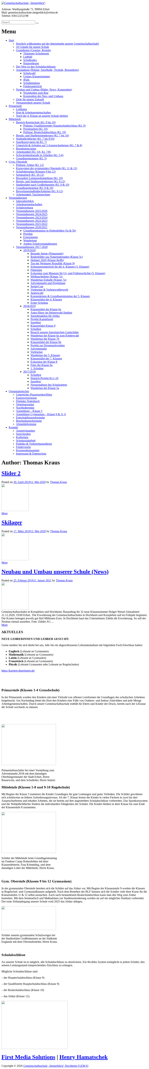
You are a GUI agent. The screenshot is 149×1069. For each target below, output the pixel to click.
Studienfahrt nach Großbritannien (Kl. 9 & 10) (42, 184)
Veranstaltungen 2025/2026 (31, 210)
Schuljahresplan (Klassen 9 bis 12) (36, 171)
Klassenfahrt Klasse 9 (43, 325)
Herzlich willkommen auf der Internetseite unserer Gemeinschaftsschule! (57, 43)
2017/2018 (29, 371)
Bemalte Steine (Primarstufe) (47, 253)
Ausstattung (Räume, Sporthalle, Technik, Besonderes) (47, 69)
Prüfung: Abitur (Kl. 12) (30, 165)
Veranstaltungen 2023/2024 (31, 217)
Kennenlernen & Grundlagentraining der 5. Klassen (60, 296)
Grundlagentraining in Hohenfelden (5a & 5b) (49, 230)
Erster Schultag (39, 302)
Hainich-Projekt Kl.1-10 (44, 378)
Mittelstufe (15, 119)
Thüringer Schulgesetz (36, 53)
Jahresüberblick (25, 201)
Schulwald (29, 73)
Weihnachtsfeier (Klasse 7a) (47, 276)
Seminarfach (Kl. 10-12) (30, 174)
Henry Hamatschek (83, 1057)
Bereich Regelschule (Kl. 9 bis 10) (36, 122)
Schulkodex (30, 60)
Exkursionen (30, 237)
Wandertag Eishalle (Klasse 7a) (48, 279)
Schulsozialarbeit (25, 440)
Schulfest (36, 329)
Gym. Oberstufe (18, 161)
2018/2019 (29, 306)
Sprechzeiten (23, 433)
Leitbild (27, 56)
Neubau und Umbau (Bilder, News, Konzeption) (44, 89)
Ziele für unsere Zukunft (30, 99)
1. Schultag (37, 368)
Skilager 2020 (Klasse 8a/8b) (47, 260)
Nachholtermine (25, 407)
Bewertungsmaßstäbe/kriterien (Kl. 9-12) (39, 191)
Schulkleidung (31, 83)
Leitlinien (21, 109)
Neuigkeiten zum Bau (35, 92)
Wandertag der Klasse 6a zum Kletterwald (55, 335)
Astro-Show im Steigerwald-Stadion (51, 312)
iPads (26, 79)
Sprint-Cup (37, 286)
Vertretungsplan (25, 404)
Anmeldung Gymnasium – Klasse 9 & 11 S (41, 414)
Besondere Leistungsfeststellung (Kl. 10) (39, 178)
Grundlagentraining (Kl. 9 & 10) (34, 187)
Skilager (11, 522)
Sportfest (36, 322)
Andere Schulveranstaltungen (40, 243)
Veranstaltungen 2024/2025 (31, 214)
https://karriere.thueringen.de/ (18, 670)
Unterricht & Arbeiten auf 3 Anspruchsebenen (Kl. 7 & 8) (49, 145)
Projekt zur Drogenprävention (48, 345)
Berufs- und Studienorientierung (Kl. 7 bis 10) (42, 135)
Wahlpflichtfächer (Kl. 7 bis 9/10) (35, 138)
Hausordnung (31, 63)
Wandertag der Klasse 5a (45, 388)
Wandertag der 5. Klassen (45, 355)
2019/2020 (29, 250)
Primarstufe (15, 106)
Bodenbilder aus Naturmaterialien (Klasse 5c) (57, 256)
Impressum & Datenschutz (31, 453)
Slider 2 (11, 473)
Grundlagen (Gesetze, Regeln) (33, 50)
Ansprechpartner (25, 430)
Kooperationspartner (27, 450)
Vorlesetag (37, 351)
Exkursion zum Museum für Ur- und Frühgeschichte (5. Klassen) (68, 273)
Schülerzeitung (24, 207)
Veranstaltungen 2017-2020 (32, 247)
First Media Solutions (28, 1057)
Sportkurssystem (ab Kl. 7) (31, 142)
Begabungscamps (26, 148)
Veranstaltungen (18, 197)
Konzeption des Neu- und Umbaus (43, 96)
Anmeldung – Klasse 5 (29, 411)
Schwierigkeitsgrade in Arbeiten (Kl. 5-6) (39, 155)
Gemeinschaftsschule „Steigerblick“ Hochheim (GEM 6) (55, 1065)
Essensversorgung (26, 397)
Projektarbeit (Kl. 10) (35, 128)
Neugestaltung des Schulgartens (49, 384)
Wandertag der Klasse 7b (45, 338)
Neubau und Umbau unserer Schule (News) (55, 571)
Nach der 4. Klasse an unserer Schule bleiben (42, 115)
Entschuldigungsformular (30, 417)
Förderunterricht (32, 86)
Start (11, 40)
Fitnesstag (36, 269)
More (4, 513)
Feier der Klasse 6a (42, 365)
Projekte (28, 233)
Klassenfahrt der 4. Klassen (46, 299)
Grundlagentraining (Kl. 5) (31, 158)
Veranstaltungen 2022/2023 (31, 220)
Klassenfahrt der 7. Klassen (46, 358)
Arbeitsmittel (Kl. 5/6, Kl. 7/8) (33, 151)
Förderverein (23, 447)
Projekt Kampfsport (42, 319)
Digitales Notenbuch (28, 401)
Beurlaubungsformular (29, 420)
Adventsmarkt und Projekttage (48, 283)
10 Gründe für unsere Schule (32, 46)
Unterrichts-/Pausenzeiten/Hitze (34, 394)
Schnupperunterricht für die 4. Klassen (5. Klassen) (60, 266)
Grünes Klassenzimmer (36, 76)
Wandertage (30, 240)
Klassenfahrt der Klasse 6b (46, 342)
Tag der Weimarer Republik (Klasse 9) (53, 263)
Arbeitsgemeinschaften (29, 204)
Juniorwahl (37, 292)
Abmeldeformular (26, 424)
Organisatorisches (19, 391)
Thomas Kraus (58, 482)
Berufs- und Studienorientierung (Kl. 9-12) (40, 181)
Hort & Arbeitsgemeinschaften (33, 112)
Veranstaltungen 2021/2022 (31, 224)
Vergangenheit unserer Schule (33, 102)
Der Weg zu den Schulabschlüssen (36, 66)
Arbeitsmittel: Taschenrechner (33, 194)
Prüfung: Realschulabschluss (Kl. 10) (44, 132)
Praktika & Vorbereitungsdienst (34, 443)
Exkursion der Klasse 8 (44, 361)
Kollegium (22, 437)
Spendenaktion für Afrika (45, 315)
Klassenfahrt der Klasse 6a (46, 309)
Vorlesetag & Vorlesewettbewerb (49, 289)
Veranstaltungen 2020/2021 (31, 227)
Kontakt (13, 427)
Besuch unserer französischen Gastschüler (55, 332)
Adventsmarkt (39, 348)
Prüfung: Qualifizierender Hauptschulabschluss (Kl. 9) (54, 125)
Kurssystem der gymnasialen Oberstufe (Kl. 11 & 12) (46, 168)
